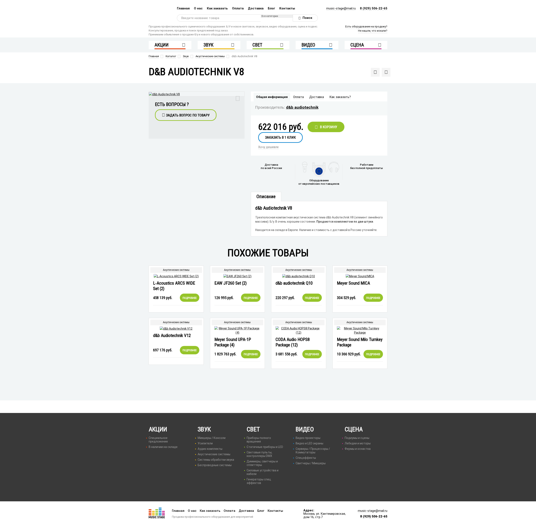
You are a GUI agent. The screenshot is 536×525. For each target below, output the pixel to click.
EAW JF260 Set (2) (230, 283)
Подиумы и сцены (357, 438)
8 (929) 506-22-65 (373, 8)
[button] (185, 115)
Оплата (238, 8)
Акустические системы (176, 269)
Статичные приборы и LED (265, 447)
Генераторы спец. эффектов (259, 481)
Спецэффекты (306, 457)
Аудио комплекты (210, 448)
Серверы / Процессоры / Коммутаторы (313, 450)
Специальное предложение (158, 439)
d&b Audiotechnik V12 (172, 335)
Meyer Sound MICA (353, 283)
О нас (198, 8)
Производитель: (270, 107)
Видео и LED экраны (309, 443)
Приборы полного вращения (259, 439)
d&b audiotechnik (302, 107)
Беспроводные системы (215, 465)
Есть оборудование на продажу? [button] (366, 26)
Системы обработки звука (216, 459)
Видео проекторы (308, 438)
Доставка (256, 8)
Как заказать (217, 8)
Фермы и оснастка (358, 448)
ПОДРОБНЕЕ (190, 297)
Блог (271, 8)
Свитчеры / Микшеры (311, 463)
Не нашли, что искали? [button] (372, 30)
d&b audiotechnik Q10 (294, 283)
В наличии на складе (163, 447)
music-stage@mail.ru (341, 8)
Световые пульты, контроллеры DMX (259, 454)
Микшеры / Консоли (211, 438)
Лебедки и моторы (358, 443)
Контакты (287, 8)
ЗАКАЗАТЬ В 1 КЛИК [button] (280, 137)
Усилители (205, 443)
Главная (183, 8)
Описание (266, 196)
